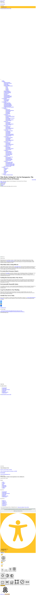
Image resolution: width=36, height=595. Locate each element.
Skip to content (2, 0)
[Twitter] (18, 302)
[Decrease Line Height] (2, 565)
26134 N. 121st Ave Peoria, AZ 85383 (6, 469)
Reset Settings (3, 585)
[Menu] (0, 79)
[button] (34, 179)
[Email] (18, 304)
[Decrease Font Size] (2, 554)
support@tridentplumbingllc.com (5, 474)
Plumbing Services (3, 307)
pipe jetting (7, 273)
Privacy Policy (27, 507)
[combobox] (18, 510)
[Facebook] (18, 301)
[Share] (18, 305)
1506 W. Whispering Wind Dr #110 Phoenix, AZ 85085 (8, 471)
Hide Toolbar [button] (2, 552)
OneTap (5, 550)
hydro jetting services (18, 266)
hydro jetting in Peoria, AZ (10, 260)
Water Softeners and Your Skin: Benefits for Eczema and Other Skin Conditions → (12, 311)
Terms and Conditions (21, 507)
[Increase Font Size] (2, 551)
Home (1, 181)
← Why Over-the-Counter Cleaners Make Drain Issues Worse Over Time (11, 310)
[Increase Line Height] (2, 562)
